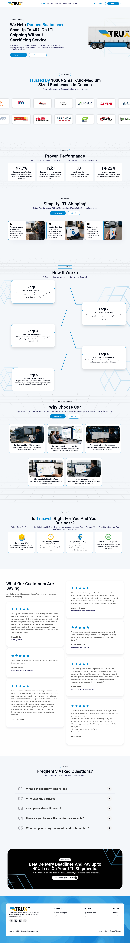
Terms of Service (115, 931)
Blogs (75, 3)
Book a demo (58, 213)
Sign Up (113, 3)
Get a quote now (37, 55)
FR (120, 4)
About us (58, 3)
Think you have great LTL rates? (64, 878)
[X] (25, 920)
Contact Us (115, 916)
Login (55, 916)
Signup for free (19, 55)
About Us (115, 913)
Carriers (50, 3)
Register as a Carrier (90, 913)
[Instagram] (16, 920)
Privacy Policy (103, 931)
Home (43, 3)
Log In (100, 3)
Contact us (67, 3)
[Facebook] (11, 920)
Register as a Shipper (60, 913)
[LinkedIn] (20, 920)
